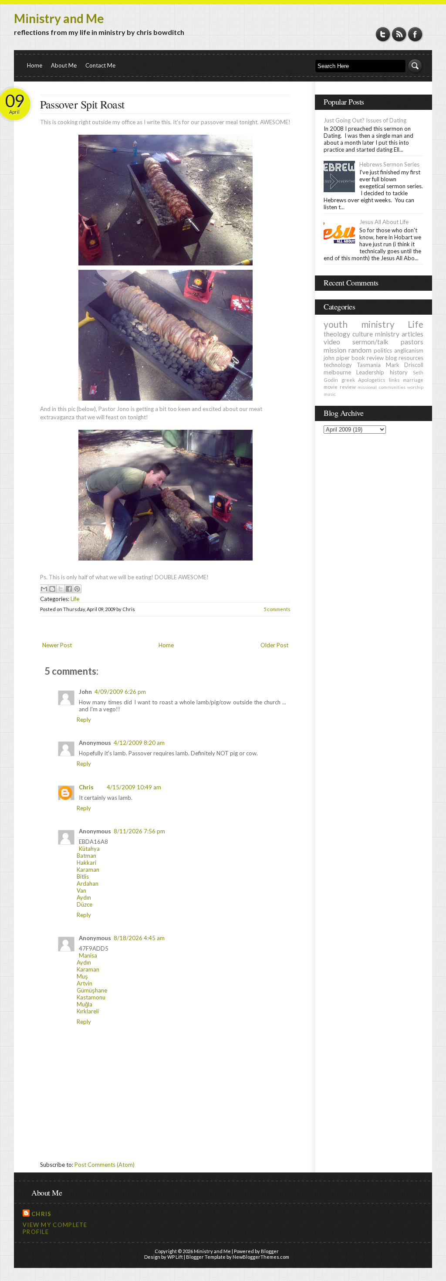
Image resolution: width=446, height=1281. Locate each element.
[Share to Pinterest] (77, 588)
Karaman (88, 869)
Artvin (84, 983)
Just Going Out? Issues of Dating (365, 120)
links (394, 380)
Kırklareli (88, 1011)
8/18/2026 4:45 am (139, 937)
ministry (387, 334)
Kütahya (89, 848)
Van (81, 890)
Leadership (370, 372)
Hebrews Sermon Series (389, 164)
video (332, 342)
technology (338, 364)
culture (362, 334)
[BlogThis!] (52, 588)
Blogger (270, 1251)
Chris (86, 787)
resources (411, 357)
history (399, 372)
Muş (82, 976)
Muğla (84, 1004)
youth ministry (359, 324)
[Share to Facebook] (68, 588)
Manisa (88, 955)
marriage (413, 380)
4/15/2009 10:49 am (134, 787)
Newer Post (57, 645)
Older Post (274, 645)
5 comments (277, 609)
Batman (86, 855)
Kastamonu (91, 997)
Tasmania (369, 364)
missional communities (381, 387)
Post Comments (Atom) (104, 1164)
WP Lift (175, 1257)
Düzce (84, 904)
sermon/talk (370, 342)
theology (337, 334)
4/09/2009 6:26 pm (120, 691)
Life (75, 598)
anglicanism (408, 350)
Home (34, 65)
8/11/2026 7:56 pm (139, 831)
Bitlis (83, 876)
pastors (412, 342)
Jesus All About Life (384, 221)
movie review (340, 387)
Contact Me (100, 65)
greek (348, 380)
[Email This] (44, 588)
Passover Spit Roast (82, 104)
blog (391, 357)
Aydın (84, 897)
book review (367, 357)
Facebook (415, 34)
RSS (399, 34)
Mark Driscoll (404, 364)
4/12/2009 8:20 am (139, 742)
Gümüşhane (92, 990)
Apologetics (371, 380)
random (360, 350)
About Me (64, 65)
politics (383, 350)
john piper (337, 357)
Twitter (383, 34)
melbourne (337, 372)
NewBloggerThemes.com (261, 1257)
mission (335, 350)
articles (412, 334)
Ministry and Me (59, 18)
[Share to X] (60, 588)
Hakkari (86, 862)
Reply (84, 719)
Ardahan (87, 883)
